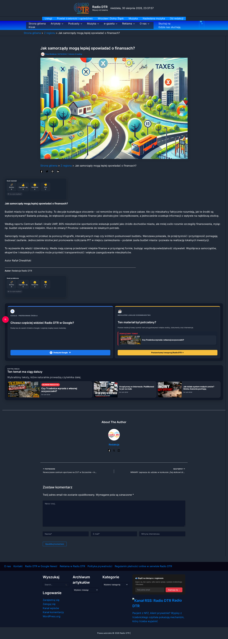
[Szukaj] (5, 319)
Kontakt (18, 566)
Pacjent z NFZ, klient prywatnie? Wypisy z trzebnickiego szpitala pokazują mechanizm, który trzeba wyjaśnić (158, 617)
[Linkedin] (58, 171)
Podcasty (73, 23)
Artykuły (56, 23)
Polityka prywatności (100, 566)
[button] (62, 23)
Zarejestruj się (51, 599)
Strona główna (37, 23)
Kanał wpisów (51, 608)
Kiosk (32, 27)
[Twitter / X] (114, 450)
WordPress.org (51, 616)
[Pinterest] (52, 171)
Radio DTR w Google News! (41, 566)
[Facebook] (41, 171)
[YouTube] (119, 450)
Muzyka (91, 23)
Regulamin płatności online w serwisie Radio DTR (143, 566)
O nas (143, 23)
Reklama (127, 23)
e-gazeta (109, 23)
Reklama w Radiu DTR (72, 566)
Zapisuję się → (174, 590)
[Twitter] (47, 171)
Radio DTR (100, 7)
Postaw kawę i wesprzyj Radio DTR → (167, 352)
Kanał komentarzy (53, 612)
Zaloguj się (49, 604)
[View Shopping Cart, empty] (201, 25)
